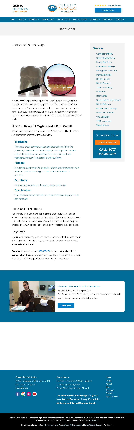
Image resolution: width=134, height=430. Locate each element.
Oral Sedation (102, 117)
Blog (108, 387)
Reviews (94, 20)
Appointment (112, 396)
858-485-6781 (21, 9)
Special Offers (80, 20)
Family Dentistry (104, 62)
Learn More (65, 306)
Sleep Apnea (102, 125)
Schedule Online (107, 143)
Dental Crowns (103, 83)
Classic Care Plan (20, 12)
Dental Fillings (103, 79)
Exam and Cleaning (105, 66)
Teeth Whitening (104, 87)
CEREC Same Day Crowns (108, 100)
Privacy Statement (51, 425)
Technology (47, 20)
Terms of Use (64, 425)
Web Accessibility (76, 425)
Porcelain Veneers (105, 112)
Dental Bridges (103, 104)
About (21, 20)
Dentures (100, 91)
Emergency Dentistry (106, 70)
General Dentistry (104, 54)
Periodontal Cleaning (106, 108)
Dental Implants (103, 75)
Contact (120, 20)
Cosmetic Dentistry (105, 58)
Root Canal (101, 96)
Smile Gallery (63, 20)
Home (12, 20)
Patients (107, 20)
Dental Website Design (92, 425)
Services (33, 20)
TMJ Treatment (103, 121)
